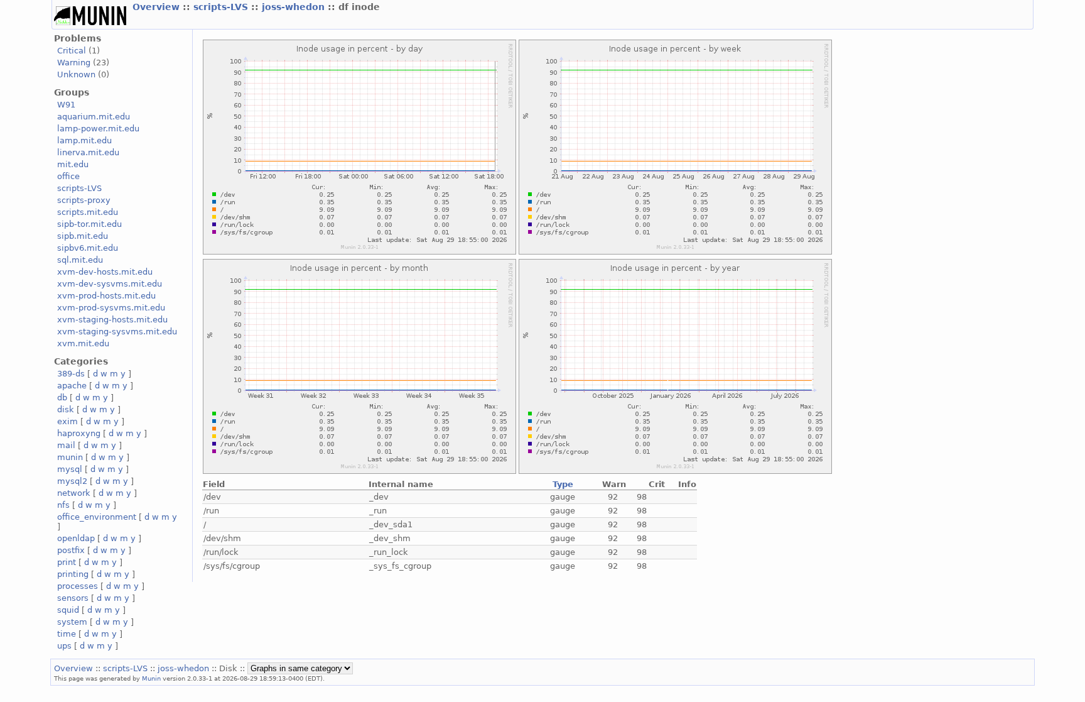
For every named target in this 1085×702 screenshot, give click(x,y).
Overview (157, 7)
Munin (151, 678)
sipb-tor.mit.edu (89, 224)
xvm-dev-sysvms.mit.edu (109, 283)
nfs (63, 505)
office (68, 176)
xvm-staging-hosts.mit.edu (112, 319)
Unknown (76, 74)
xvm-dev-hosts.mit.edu (105, 272)
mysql (69, 469)
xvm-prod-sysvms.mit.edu (111, 307)
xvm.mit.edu (83, 343)
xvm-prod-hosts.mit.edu (106, 295)
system (72, 622)
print (66, 562)
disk (65, 409)
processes (77, 586)
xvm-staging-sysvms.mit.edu (117, 331)
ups (64, 645)
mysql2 (72, 481)
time (66, 634)
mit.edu (73, 164)
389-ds (71, 373)
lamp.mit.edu (84, 140)
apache (72, 385)
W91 (66, 104)
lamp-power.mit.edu (98, 128)
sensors (73, 598)
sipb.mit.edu (82, 236)
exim (67, 421)
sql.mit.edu (80, 260)
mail (66, 445)
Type (563, 484)
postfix (71, 550)
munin (70, 457)
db (62, 397)
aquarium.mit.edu (93, 116)
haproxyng (78, 433)
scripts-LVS (222, 7)
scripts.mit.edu (87, 212)
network (73, 493)
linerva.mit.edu (88, 152)
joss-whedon (295, 7)
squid (68, 610)
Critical (71, 50)
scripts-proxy (84, 200)
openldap (76, 538)
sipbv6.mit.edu (87, 248)
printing (73, 574)
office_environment (96, 517)
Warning (73, 62)
